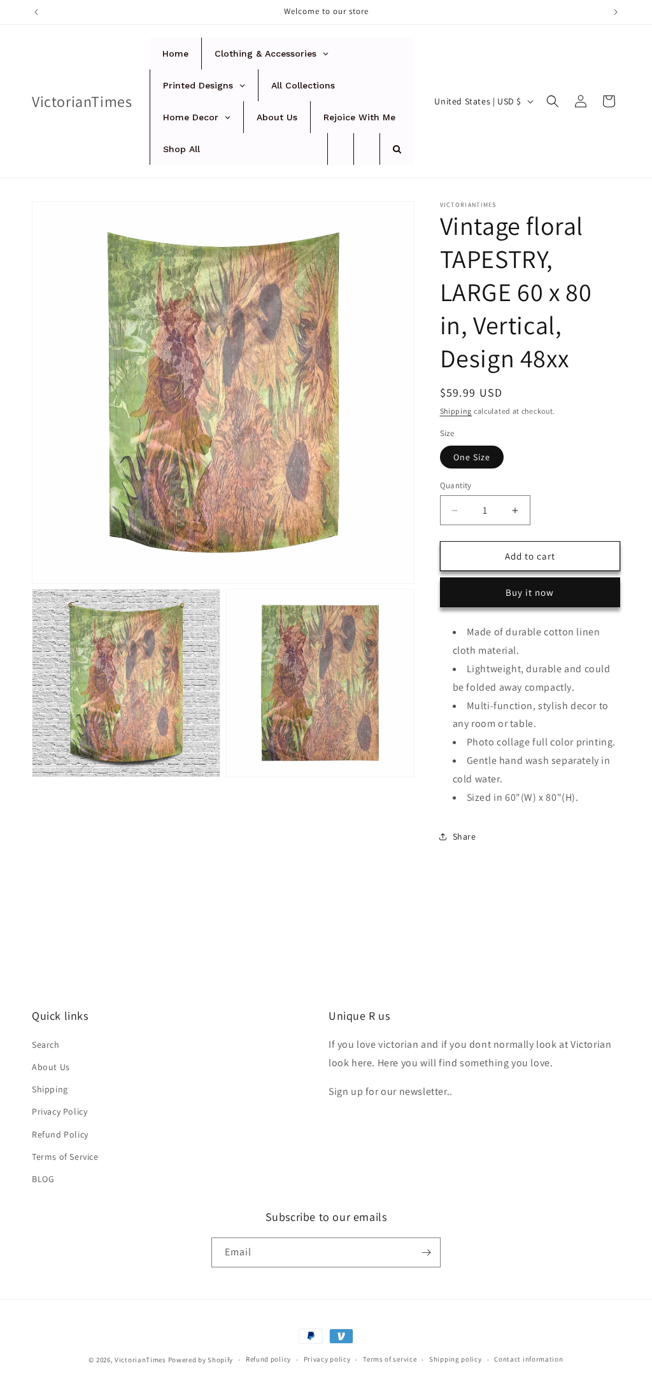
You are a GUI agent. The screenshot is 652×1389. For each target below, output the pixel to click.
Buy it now (530, 592)
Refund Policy (60, 1134)
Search (46, 1044)
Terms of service (389, 1359)
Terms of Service (65, 1156)
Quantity (456, 485)
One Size (471, 457)
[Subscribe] (426, 1252)
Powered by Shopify (201, 1359)
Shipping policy (455, 1359)
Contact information (528, 1359)
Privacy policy (327, 1359)
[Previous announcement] (36, 12)
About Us (51, 1067)
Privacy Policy (59, 1111)
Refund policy (268, 1359)
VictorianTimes (140, 1359)
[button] (553, 101)
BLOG (43, 1179)
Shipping (456, 411)
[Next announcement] (616, 12)
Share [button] (464, 836)
